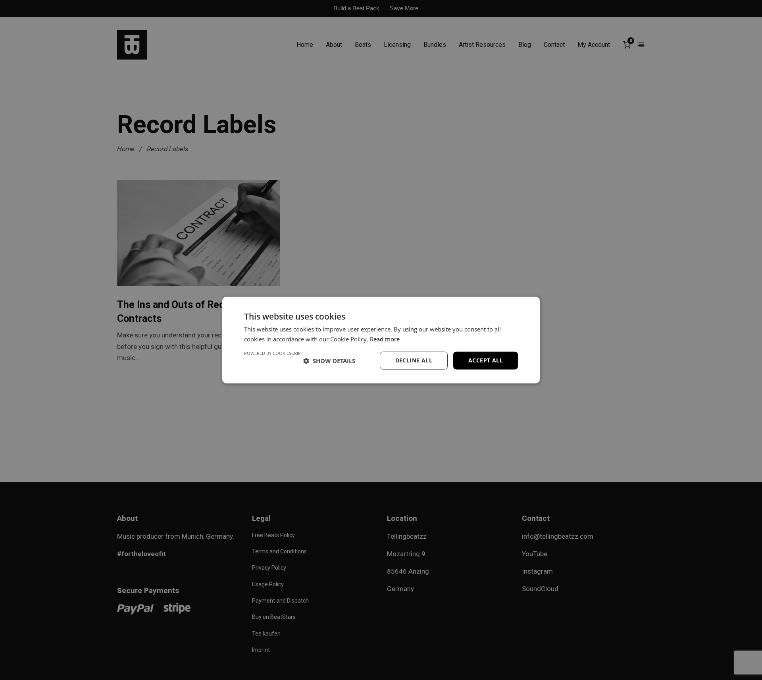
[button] (329, 360)
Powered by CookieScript (273, 353)
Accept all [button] (485, 360)
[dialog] (381, 340)
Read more (385, 339)
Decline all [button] (413, 360)
